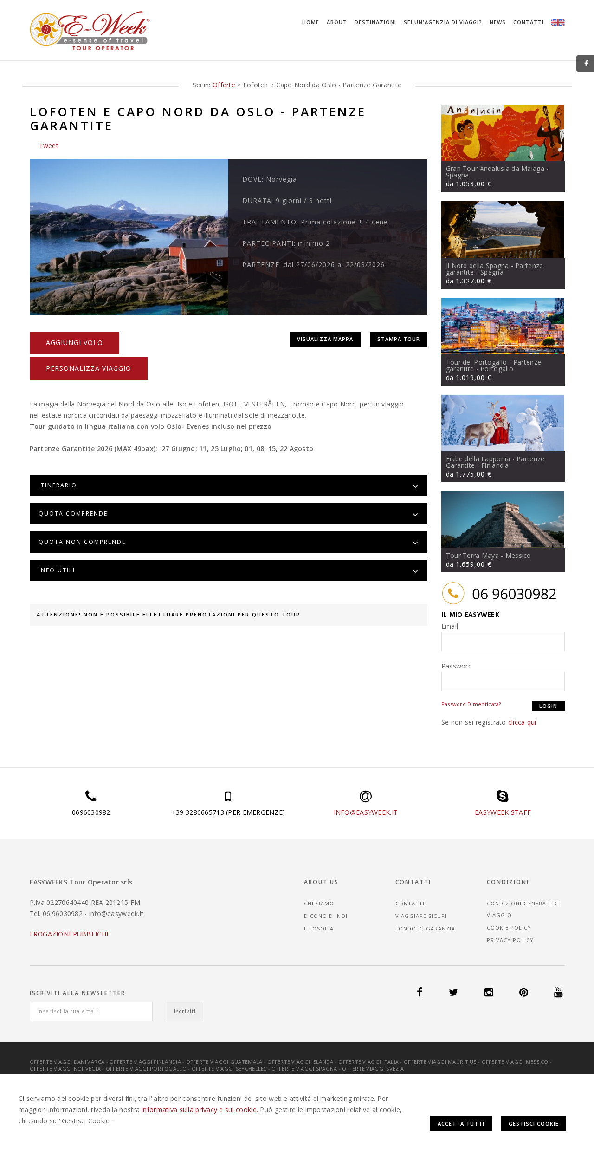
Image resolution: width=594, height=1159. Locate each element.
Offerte (224, 84)
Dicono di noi (326, 915)
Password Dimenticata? (471, 704)
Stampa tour (398, 338)
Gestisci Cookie (534, 1123)
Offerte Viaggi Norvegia (65, 1068)
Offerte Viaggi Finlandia (145, 1061)
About (337, 22)
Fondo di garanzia (425, 928)
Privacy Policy (510, 939)
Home (310, 22)
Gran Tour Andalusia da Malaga (495, 168)
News (498, 22)
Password (456, 665)
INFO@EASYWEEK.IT (366, 812)
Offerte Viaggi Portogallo (146, 1068)
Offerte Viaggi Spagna (304, 1068)
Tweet (48, 145)
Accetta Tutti (461, 1123)
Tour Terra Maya (472, 555)
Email (449, 626)
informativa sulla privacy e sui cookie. (200, 1109)
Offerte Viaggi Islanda (300, 1061)
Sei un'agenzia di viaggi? (443, 22)
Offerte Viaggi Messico (515, 1061)
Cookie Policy (509, 927)
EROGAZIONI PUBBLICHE (70, 934)
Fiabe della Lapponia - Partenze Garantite (495, 462)
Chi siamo (319, 903)
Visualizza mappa (325, 338)
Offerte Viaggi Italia (368, 1061)
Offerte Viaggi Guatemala (224, 1061)
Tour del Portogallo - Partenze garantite (493, 365)
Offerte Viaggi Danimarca (67, 1061)
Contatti (528, 22)
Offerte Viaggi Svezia (373, 1068)
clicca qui (522, 722)
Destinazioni (375, 22)
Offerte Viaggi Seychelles (229, 1068)
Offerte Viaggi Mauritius (440, 1061)
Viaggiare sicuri (421, 915)
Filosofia (319, 928)
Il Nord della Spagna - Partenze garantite (494, 268)
